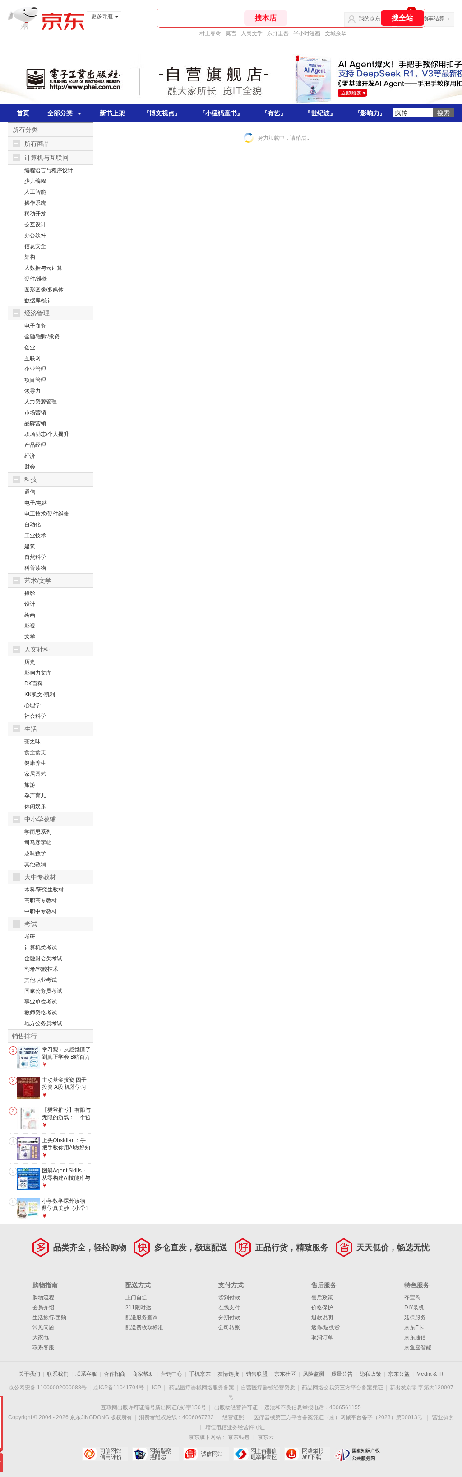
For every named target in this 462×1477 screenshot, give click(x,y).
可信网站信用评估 (105, 1454)
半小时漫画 (306, 33)
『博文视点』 (162, 113)
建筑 (29, 546)
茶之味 (32, 741)
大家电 (40, 1337)
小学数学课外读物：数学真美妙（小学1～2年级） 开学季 (66, 1208)
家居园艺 (35, 774)
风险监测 (313, 1374)
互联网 (32, 358)
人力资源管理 (40, 402)
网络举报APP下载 (307, 1454)
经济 (29, 456)
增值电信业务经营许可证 (235, 1427)
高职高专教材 (40, 900)
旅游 (29, 785)
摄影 (29, 593)
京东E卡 (414, 1327)
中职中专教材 (40, 911)
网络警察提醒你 (155, 1454)
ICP (156, 1387)
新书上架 (112, 113)
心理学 (32, 705)
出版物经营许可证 (236, 1407)
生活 (30, 728)
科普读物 (35, 568)
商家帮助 (143, 1374)
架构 (29, 257)
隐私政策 (370, 1374)
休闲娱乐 (35, 806)
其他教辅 (35, 864)
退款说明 (322, 1317)
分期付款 (229, 1317)
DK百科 (33, 683)
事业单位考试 (40, 1002)
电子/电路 (35, 503)
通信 (29, 492)
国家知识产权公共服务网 (357, 1454)
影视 (29, 626)
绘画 (29, 615)
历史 (29, 662)
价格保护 (322, 1307)
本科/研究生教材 (44, 889)
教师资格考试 (40, 1012)
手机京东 (200, 1374)
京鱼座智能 (417, 1347)
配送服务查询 (141, 1317)
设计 (29, 604)
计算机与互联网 (46, 157)
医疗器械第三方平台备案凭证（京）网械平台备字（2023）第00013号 (338, 1417)
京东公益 (399, 1374)
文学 (29, 636)
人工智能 (35, 192)
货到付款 (229, 1297)
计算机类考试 (40, 947)
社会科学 (35, 716)
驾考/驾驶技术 (41, 969)
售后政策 (322, 1297)
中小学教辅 (40, 819)
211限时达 (138, 1307)
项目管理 (35, 380)
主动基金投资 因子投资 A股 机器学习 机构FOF (64, 1087)
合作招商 (114, 1374)
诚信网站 (206, 1454)
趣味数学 (35, 853)
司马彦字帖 (37, 842)
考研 (29, 936)
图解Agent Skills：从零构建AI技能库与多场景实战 (66, 1178)
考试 (30, 924)
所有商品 (37, 143)
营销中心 (171, 1374)
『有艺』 (273, 113)
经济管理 (37, 313)
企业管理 (35, 369)
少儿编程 (35, 181)
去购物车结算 (428, 18)
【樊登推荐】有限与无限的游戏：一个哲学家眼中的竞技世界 (66, 1117)
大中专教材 (40, 877)
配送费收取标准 (144, 1327)
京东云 (266, 1437)
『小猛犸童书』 (221, 113)
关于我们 (29, 1374)
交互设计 (35, 224)
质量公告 (342, 1374)
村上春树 (210, 33)
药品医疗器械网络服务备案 (201, 1387)
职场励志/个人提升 (46, 434)
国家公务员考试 (43, 991)
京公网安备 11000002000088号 (48, 1387)
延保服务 (415, 1317)
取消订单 (322, 1337)
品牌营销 (35, 423)
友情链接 (228, 1374)
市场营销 (35, 412)
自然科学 (35, 557)
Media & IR (430, 1374)
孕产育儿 (35, 795)
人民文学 (252, 33)
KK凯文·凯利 (39, 694)
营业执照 (443, 1417)
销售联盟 (257, 1374)
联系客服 (43, 1347)
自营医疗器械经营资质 (268, 1387)
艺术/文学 (37, 580)
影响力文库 (37, 673)
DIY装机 (414, 1307)
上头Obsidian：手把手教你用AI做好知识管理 (66, 1147)
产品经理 (35, 445)
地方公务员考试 (43, 1023)
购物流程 (43, 1297)
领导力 (32, 391)
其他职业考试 (40, 980)
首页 (23, 113)
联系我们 (58, 1374)
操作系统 (35, 203)
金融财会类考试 (43, 958)
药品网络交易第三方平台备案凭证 (342, 1387)
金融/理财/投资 (42, 336)
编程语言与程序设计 (48, 170)
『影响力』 (370, 113)
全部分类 (60, 113)
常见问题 (43, 1327)
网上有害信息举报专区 (256, 1454)
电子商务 (35, 326)
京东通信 (415, 1337)
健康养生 (35, 763)
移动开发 (35, 214)
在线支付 (229, 1307)
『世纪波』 (320, 113)
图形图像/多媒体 (44, 289)
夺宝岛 (412, 1297)
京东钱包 (238, 1437)
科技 (30, 479)
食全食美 (35, 752)
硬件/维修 (35, 279)
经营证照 (233, 1417)
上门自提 (136, 1297)
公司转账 (229, 1327)
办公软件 (35, 235)
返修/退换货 (325, 1327)
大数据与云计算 (43, 268)
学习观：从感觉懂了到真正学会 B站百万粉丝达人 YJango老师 (66, 1060)
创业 (29, 347)
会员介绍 (43, 1307)
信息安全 (35, 246)
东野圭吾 (278, 33)
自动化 (32, 524)
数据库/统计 (38, 300)
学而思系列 (37, 832)
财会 (29, 467)
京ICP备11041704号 (118, 1387)
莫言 (231, 33)
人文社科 (37, 649)
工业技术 (35, 535)
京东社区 (285, 1374)
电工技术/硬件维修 (46, 514)
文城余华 (335, 33)
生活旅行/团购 (49, 1317)
